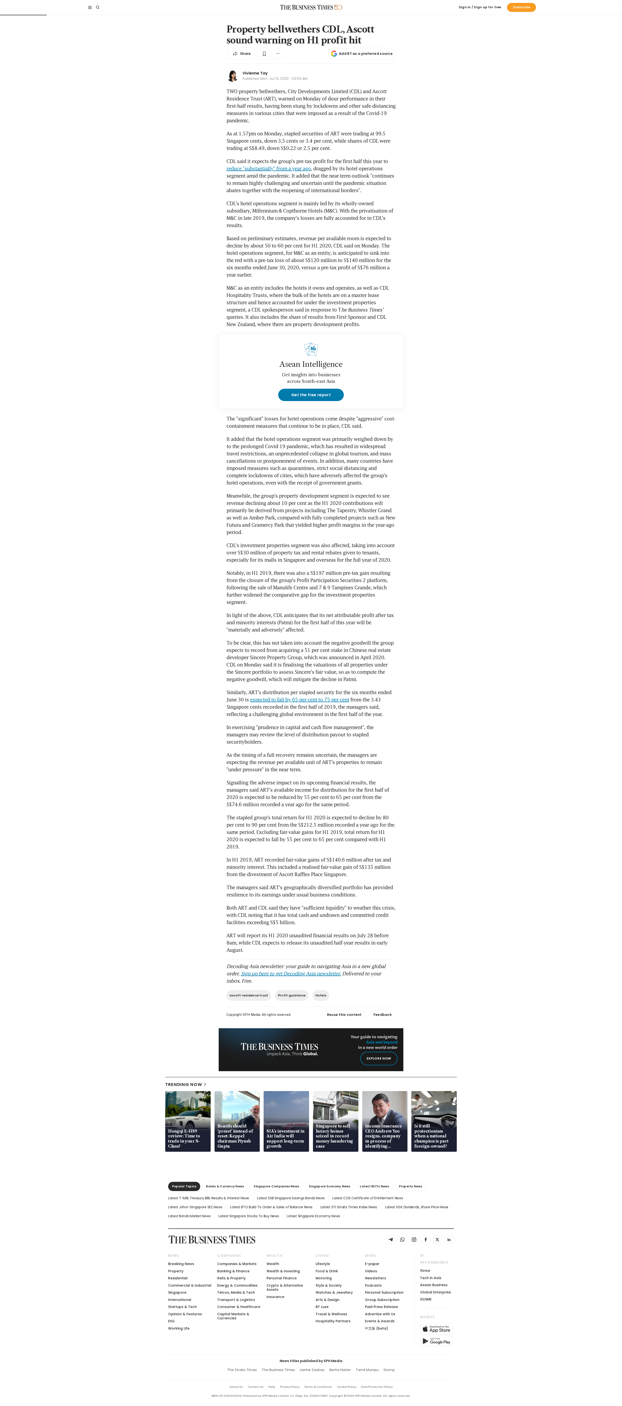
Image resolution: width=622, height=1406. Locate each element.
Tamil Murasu (367, 1369)
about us (236, 1387)
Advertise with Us (380, 1314)
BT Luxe (322, 1306)
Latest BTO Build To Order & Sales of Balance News (271, 1207)
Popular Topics (184, 1186)
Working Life (179, 1328)
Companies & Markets (237, 1263)
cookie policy (346, 1387)
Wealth (273, 1263)
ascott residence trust (248, 995)
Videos (371, 1271)
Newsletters (375, 1278)
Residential (178, 1278)
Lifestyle (323, 1263)
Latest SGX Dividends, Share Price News (416, 1207)
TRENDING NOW (183, 1084)
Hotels (321, 995)
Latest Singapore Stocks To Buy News (248, 1216)
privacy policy (289, 1387)
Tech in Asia (430, 1277)
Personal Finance (282, 1278)
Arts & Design (327, 1299)
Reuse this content (344, 1014)
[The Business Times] (306, 7)
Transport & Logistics (236, 1299)
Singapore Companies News (276, 1186)
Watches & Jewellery (334, 1292)
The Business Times (278, 1369)
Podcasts (373, 1285)
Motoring (324, 1278)
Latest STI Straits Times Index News (348, 1207)
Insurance (275, 1296)
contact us (256, 1387)
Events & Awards (380, 1321)
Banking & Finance (233, 1271)
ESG (171, 1321)
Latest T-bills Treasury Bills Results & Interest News (208, 1198)
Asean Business (434, 1285)
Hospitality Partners (333, 1321)
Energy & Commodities (237, 1285)
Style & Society (329, 1285)
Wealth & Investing (283, 1271)
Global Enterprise (435, 1292)
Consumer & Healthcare (238, 1306)
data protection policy (377, 1387)
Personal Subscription (384, 1292)
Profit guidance (292, 995)
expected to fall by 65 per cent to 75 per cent (299, 699)
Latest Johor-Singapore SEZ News (195, 1207)
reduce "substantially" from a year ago (268, 168)
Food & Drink (327, 1271)
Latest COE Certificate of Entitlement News (367, 1198)
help (271, 1387)
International (179, 1299)
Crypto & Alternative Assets (285, 1287)
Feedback (382, 1014)
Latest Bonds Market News (189, 1216)
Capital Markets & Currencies (233, 1316)
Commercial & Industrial (189, 1285)
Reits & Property (231, 1278)
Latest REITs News (374, 1186)
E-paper (372, 1263)
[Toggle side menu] (90, 7)
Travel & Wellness (331, 1314)
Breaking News (181, 1263)
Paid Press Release (381, 1306)
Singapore (177, 1292)
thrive (425, 1270)
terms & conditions (318, 1387)
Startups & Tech (182, 1306)
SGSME (426, 1299)
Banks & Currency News (225, 1186)
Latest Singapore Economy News (313, 1216)
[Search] (98, 7)
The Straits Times (242, 1369)
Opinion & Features (185, 1314)
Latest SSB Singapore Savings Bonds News (290, 1198)
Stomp (389, 1369)
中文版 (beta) (376, 1328)
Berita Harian (340, 1369)
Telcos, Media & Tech (236, 1292)
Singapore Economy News (329, 1186)
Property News (410, 1186)
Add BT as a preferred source (366, 53)
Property (175, 1271)
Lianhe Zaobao (312, 1369)
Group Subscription (382, 1299)
